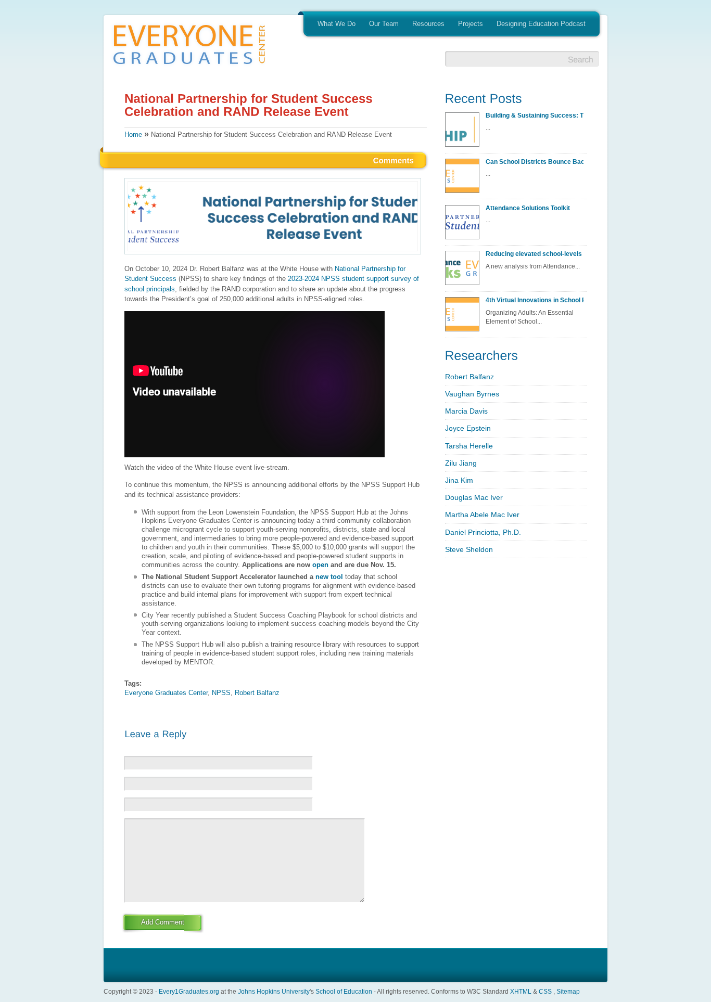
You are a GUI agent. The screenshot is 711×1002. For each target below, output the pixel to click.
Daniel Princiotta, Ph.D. (483, 532)
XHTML (520, 991)
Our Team (384, 24)
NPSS (221, 693)
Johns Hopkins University (274, 991)
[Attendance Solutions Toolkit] (464, 225)
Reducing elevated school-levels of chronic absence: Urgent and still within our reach (534, 253)
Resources (428, 24)
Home (133, 134)
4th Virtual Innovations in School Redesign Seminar (534, 300)
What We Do (336, 24)
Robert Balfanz (257, 693)
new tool (329, 577)
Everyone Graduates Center (166, 693)
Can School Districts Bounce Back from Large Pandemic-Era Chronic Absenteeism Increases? (534, 161)
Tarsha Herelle (469, 446)
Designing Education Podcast (541, 24)
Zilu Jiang (461, 463)
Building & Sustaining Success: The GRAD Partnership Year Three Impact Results (534, 115)
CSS (545, 991)
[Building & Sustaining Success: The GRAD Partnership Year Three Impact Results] (464, 132)
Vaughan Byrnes (472, 394)
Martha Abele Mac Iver (482, 514)
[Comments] (393, 160)
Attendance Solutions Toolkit (528, 207)
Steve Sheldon (469, 549)
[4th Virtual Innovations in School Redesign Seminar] (464, 317)
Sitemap (568, 991)
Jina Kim (459, 480)
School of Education (343, 991)
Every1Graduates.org (189, 991)
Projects (470, 24)
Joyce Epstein (468, 428)
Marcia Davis (466, 411)
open (320, 565)
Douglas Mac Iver (474, 497)
